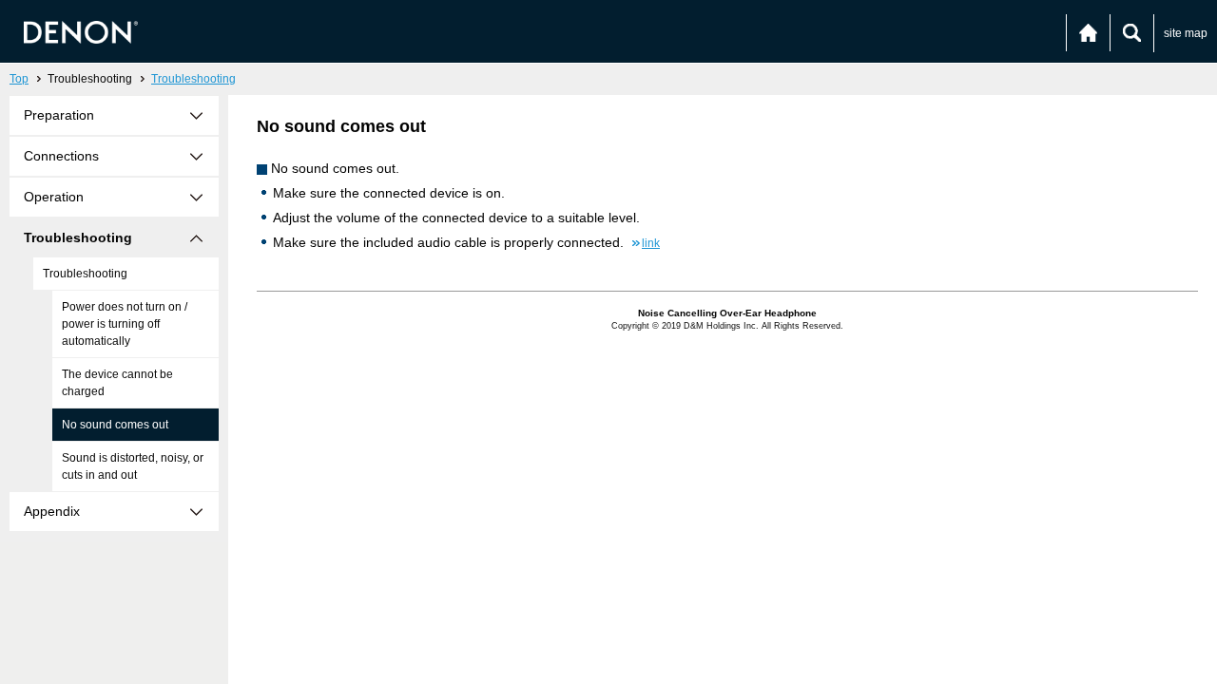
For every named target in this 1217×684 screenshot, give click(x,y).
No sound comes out (115, 424)
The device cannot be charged (117, 383)
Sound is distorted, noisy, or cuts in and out (132, 466)
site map (1185, 33)
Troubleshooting (193, 79)
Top (19, 79)
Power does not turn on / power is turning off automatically (124, 324)
